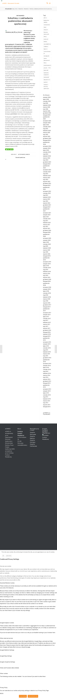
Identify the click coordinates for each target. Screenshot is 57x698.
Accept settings (23, 696)
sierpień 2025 (47, 123)
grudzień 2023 (47, 162)
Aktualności (8, 8)
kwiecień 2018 (47, 297)
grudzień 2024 (47, 138)
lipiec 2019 (46, 266)
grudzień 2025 (47, 113)
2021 (45, 17)
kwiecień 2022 (47, 197)
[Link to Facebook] (55, 3)
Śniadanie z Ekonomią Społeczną (46, 86)
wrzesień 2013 (47, 389)
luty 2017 (45, 326)
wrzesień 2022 (47, 191)
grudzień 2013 (47, 381)
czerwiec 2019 (47, 267)
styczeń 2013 (46, 405)
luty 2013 (45, 403)
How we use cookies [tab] (5, 566)
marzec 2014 (46, 375)
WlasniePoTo (47, 79)
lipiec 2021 (46, 217)
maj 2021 (45, 220)
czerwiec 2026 (47, 101)
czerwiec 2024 (47, 152)
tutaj (17, 98)
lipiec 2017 (46, 316)
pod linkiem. (14, 114)
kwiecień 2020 (47, 248)
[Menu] (50, 3)
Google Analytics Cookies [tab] (7, 623)
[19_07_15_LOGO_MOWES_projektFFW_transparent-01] (11, 3)
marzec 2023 (46, 177)
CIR (45, 27)
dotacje (46, 29)
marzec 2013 (46, 401)
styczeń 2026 (46, 111)
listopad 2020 (46, 232)
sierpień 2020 (47, 240)
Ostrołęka (46, 56)
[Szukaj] (46, 3)
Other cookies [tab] (4, 673)
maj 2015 (45, 350)
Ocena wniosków (47, 52)
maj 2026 (45, 103)
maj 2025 (45, 128)
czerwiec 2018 (47, 293)
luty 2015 (45, 356)
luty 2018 (45, 301)
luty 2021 (45, 226)
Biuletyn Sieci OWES (46, 21)
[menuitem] (46, 3)
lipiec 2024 (46, 150)
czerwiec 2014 (47, 369)
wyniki (45, 82)
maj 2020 (45, 246)
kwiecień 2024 (47, 156)
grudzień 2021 (47, 205)
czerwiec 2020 (47, 244)
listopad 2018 (46, 281)
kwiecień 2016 (47, 334)
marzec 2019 (46, 273)
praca (45, 67)
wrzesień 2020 (47, 238)
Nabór (45, 49)
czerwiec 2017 (47, 318)
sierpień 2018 (47, 289)
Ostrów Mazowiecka (47, 59)
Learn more (8, 555)
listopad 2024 (46, 140)
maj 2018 (45, 295)
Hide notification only (32, 696)
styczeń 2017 (46, 328)
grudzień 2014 (47, 358)
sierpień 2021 (47, 215)
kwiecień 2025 (47, 130)
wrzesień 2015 (47, 342)
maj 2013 (45, 397)
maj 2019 (45, 269)
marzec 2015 (46, 354)
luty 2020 (45, 252)
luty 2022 (45, 201)
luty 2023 (45, 179)
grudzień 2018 (47, 279)
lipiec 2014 (46, 367)
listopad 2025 (46, 115)
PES (45, 62)
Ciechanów (47, 24)
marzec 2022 (46, 199)
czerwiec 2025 (47, 126)
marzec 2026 (46, 107)
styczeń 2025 (46, 136)
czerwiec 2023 (47, 172)
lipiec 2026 (46, 99)
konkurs (46, 39)
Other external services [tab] (6, 638)
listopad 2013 (46, 383)
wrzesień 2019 (47, 262)
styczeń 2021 (46, 228)
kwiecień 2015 (47, 352)
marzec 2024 (46, 158)
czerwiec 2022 (47, 193)
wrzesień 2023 (47, 170)
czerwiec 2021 (47, 218)
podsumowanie (47, 65)
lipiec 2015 (46, 346)
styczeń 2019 (46, 277)
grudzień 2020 (47, 230)
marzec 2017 (46, 324)
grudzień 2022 (47, 183)
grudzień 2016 (47, 330)
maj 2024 (45, 154)
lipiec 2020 (46, 242)
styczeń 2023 (46, 181)
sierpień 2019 (47, 264)
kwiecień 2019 (47, 271)
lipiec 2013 (46, 393)
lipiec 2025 (46, 125)
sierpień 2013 (47, 391)
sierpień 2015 (47, 344)
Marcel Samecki (26, 154)
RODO (1, 693)
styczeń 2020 (46, 254)
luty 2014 (45, 377)
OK (3, 555)
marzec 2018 (46, 299)
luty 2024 (45, 160)
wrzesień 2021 (47, 213)
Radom (46, 70)
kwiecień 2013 (47, 399)
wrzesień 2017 (47, 313)
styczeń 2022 (46, 203)
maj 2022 (45, 195)
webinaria (46, 77)
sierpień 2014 (47, 365)
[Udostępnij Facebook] (7, 159)
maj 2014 (45, 371)
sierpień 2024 (47, 148)
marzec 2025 (46, 132)
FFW (45, 36)
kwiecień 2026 (47, 105)
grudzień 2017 (47, 305)
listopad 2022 (46, 185)
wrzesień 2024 (47, 146)
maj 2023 (45, 173)
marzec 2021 (46, 224)
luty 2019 (45, 275)
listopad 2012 (46, 406)
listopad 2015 (46, 336)
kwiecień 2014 (47, 373)
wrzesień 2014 (47, 363)
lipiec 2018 (46, 291)
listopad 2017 (46, 307)
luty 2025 (45, 134)
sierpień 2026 (47, 97)
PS (49, 67)
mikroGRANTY (47, 44)
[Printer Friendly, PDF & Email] (9, 149)
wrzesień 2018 (47, 287)
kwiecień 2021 (47, 222)
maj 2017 (45, 320)
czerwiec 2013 (47, 395)
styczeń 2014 (46, 379)
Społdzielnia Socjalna (46, 73)
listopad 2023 (46, 164)
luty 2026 (45, 109)
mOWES (46, 46)
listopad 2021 (46, 207)
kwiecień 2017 (47, 322)
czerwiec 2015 (47, 348)
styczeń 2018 (46, 303)
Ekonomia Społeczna (46, 33)
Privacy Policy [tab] (3, 687)
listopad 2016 (46, 332)
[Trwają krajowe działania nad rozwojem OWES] (1, 349)
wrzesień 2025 (47, 121)
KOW (45, 41)
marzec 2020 (46, 250)
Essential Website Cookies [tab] (7, 583)
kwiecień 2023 (47, 175)
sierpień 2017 (47, 314)
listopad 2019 (46, 256)
